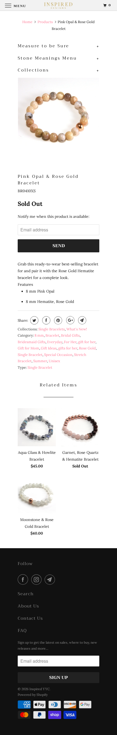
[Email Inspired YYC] (51, 579)
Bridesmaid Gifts (31, 342)
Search (26, 594)
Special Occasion (58, 354)
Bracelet (52, 335)
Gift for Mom (28, 348)
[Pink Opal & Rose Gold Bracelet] (58, 118)
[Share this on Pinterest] (57, 320)
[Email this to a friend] (81, 320)
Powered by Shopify (33, 695)
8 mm (39, 335)
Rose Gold (87, 348)
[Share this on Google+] (69, 320)
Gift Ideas (49, 348)
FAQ (22, 630)
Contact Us (30, 618)
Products (45, 22)
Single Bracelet (30, 354)
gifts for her (67, 348)
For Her (70, 342)
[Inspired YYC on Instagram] (37, 579)
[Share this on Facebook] (45, 320)
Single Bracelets (51, 329)
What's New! (76, 329)
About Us (28, 606)
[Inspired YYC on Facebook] (24, 579)
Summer (40, 361)
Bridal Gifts (70, 335)
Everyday (54, 342)
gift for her (87, 342)
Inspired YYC (39, 689)
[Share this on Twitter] (33, 320)
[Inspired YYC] (58, 5)
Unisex (54, 361)
